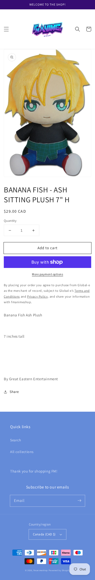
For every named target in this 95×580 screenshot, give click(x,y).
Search (15, 440)
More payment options (47, 274)
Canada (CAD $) (44, 534)
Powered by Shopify (59, 570)
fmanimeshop (40, 570)
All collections (22, 451)
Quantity (10, 221)
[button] (6, 29)
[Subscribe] (79, 500)
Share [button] (14, 391)
